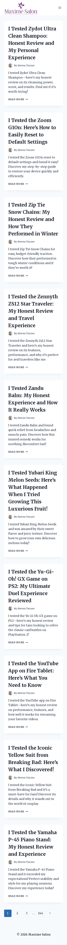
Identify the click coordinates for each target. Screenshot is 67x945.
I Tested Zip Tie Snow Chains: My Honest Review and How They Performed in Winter (33, 219)
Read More (18, 99)
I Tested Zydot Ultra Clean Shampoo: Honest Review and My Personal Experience (32, 43)
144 (40, 913)
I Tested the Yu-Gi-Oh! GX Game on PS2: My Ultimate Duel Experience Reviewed (31, 586)
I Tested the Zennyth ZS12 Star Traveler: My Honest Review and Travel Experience (33, 311)
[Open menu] (60, 7)
